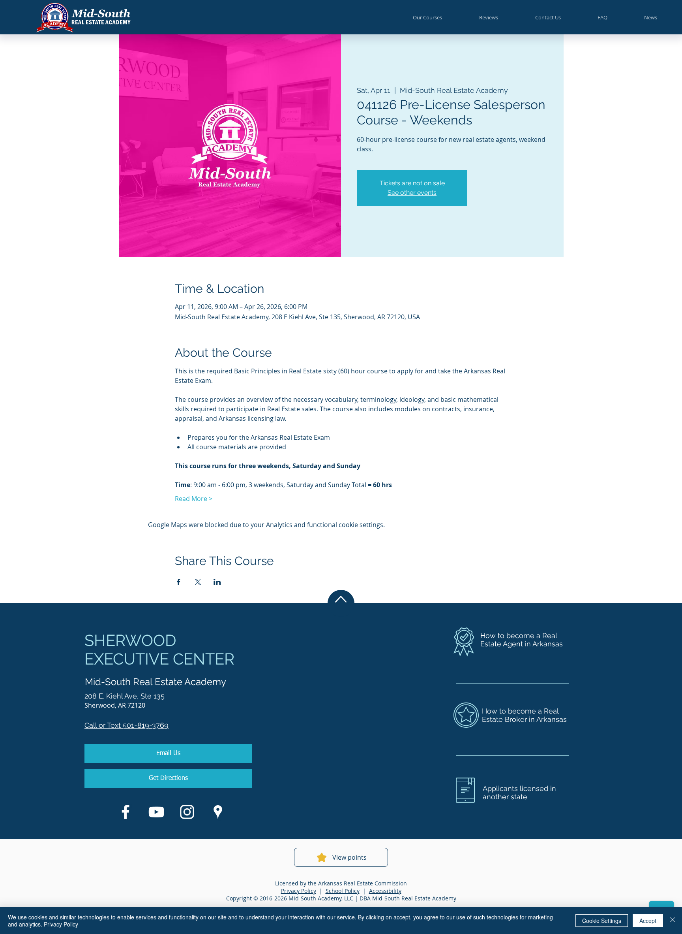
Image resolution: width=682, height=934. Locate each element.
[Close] (672, 920)
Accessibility (385, 890)
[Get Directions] (217, 811)
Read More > (193, 498)
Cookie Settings (601, 921)
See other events (412, 192)
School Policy (343, 890)
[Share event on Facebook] (178, 582)
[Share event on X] (198, 582)
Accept (647, 921)
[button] (427, 17)
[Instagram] (187, 811)
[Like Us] (125, 811)
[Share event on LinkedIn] (217, 582)
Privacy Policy (298, 890)
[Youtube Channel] (156, 811)
